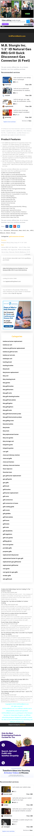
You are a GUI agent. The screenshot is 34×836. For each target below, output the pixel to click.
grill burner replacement (10, 493)
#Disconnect (14, 230)
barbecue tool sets (9, 355)
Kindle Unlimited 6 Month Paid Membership (13, 192)
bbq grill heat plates (9, 400)
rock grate (6, 568)
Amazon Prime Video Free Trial (10, 217)
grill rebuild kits (7, 531)
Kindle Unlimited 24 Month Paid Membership (13, 176)
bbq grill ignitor (7, 403)
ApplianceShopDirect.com (13, 281)
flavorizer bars (7, 472)
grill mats (6, 527)
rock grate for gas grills (10, 572)
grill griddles (7, 513)
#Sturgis (13, 233)
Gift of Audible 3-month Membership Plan (13, 180)
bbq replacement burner (11, 434)
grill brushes (7, 489)
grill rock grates (8, 538)
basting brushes (8, 365)
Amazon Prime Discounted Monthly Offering (13, 206)
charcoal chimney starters (11, 455)
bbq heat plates (8, 424)
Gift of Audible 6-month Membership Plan (13, 181)
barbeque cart (7, 358)
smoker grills (7, 575)
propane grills (7, 551)
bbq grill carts (7, 393)
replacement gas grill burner (12, 562)
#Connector (7, 230)
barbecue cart (7, 345)
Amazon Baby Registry (7, 196)
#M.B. (32, 230)
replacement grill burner (10, 565)
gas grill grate (7, 479)
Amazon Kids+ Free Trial (8, 208)
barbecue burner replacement (12, 341)
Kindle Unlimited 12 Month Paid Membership (13, 185)
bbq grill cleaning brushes (11, 396)
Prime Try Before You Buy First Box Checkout (13, 212)
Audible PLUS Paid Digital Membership (12, 178)
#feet (20, 230)
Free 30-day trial (17, 293)
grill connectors (8, 500)
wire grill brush (7, 579)
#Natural (2, 233)
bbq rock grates (8, 438)
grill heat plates (8, 517)
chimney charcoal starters (11, 465)
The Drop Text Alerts (7, 190)
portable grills (7, 548)
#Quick (8, 233)
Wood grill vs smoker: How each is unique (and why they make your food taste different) (16, 668)
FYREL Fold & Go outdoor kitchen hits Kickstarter (14, 613)
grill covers (6, 510)
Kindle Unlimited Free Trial (8, 201)
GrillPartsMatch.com (17, 36)
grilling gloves (7, 541)
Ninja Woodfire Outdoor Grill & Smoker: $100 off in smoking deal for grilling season (14, 680)
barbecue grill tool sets (10, 352)
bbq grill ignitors (8, 407)
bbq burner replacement (11, 372)
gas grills (6, 482)
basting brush (7, 362)
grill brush (6, 486)
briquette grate (8, 445)
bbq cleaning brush (9, 379)
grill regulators (7, 534)
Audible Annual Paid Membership (10, 172)
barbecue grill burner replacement (14, 348)
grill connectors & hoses (16, 236)
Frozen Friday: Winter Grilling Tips (10, 622)
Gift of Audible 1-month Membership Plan (13, 183)
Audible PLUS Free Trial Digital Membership (13, 189)
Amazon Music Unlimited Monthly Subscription (14, 213)
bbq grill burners (8, 389)
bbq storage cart (8, 441)
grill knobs (6, 524)
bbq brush (6, 369)
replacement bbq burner (11, 555)
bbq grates (6, 383)
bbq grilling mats (8, 420)
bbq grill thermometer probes (12, 417)
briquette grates (8, 448)
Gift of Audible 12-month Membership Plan (13, 174)
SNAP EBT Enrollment (7, 187)
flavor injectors (7, 469)
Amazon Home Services (8, 203)
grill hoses (6, 520)
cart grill (5, 451)
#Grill (24, 230)
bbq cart (5, 376)
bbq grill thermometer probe (12, 414)
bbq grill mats (7, 410)
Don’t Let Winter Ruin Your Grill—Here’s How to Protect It (16, 645)
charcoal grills (7, 458)
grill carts (6, 496)
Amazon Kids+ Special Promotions (11, 210)
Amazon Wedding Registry (9, 197)
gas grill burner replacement (12, 476)
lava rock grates (8, 544)
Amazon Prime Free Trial (8, 199)
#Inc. (28, 230)
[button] (17, 42)
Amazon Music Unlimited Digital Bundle (12, 215)
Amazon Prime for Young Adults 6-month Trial (14, 194)
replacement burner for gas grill (13, 558)
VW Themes (22, 724)
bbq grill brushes (8, 386)
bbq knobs (6, 427)
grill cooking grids (8, 507)
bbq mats (6, 431)
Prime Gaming (5, 205)
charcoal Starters (8, 462)
